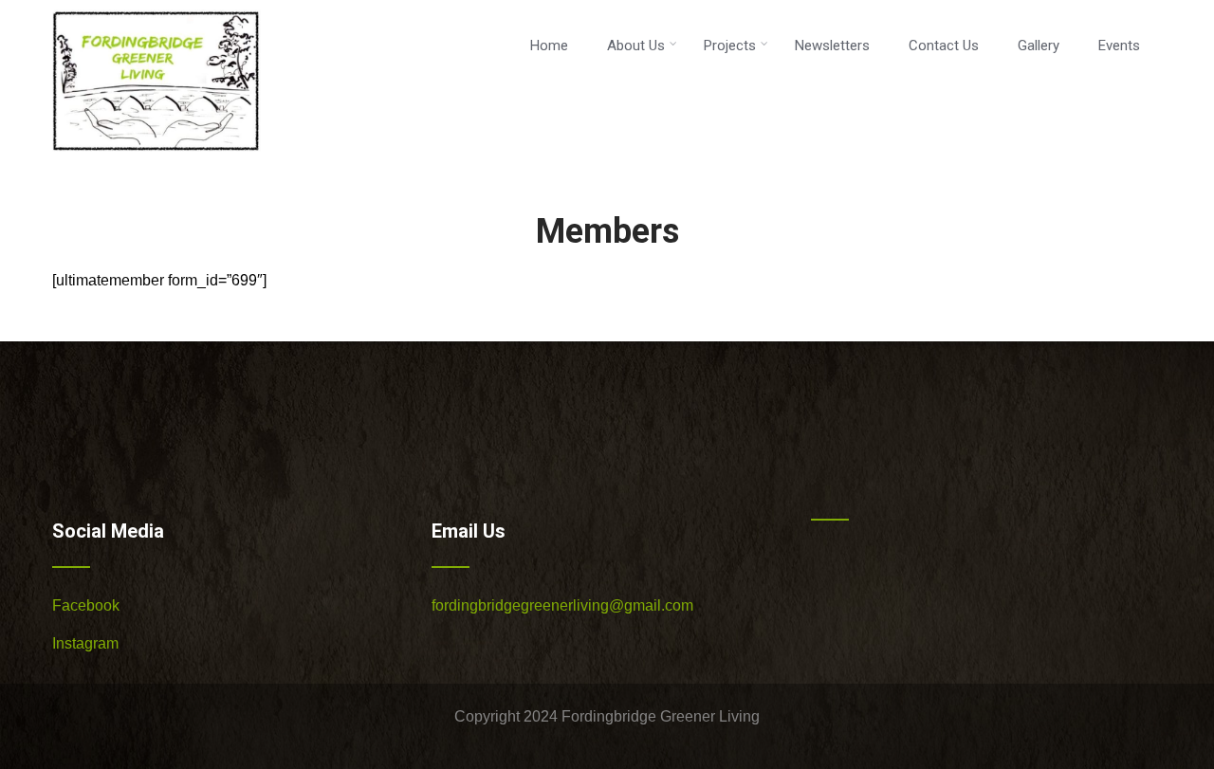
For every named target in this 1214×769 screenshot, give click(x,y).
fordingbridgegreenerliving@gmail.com (562, 605)
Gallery (1038, 45)
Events (1119, 45)
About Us (636, 45)
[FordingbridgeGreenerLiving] (156, 156)
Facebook (86, 605)
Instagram (85, 643)
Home (549, 45)
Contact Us (944, 45)
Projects (730, 45)
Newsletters (832, 45)
